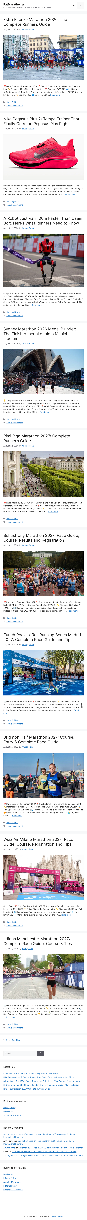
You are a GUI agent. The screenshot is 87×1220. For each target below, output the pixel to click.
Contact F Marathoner (13, 1190)
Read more (55, 95)
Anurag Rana (9, 1134)
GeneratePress (58, 1216)
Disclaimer (8, 1111)
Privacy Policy (9, 1107)
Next (19, 1040)
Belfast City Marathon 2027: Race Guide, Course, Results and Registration (41, 538)
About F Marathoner (12, 1115)
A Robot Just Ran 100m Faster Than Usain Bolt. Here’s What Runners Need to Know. (42, 220)
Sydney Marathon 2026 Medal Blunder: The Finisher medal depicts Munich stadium (39, 334)
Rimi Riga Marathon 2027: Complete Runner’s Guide (26, 1089)
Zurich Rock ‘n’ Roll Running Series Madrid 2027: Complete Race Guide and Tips (42, 637)
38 (13, 1040)
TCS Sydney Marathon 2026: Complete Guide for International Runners (51, 1155)
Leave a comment (14, 105)
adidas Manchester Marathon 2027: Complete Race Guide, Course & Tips (37, 941)
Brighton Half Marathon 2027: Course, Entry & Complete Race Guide (38, 739)
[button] (74, 5)
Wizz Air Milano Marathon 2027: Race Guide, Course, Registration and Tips (38, 842)
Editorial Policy (10, 1186)
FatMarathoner (13, 4)
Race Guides (12, 102)
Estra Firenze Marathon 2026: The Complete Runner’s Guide (35, 22)
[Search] (40, 1053)
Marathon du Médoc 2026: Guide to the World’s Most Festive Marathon (51, 1148)
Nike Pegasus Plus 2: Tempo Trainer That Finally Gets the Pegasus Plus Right (41, 121)
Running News (13, 201)
